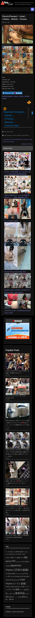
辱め (13, 599)
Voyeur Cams (10, 587)
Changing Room (12, 554)
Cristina (14, 135)
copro (21, 557)
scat (13, 573)
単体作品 (20, 593)
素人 (27, 597)
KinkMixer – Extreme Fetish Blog (15, 611)
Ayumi (5, 135)
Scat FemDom (25, 135)
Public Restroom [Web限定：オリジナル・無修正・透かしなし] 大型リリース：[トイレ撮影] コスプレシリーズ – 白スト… (17, 481)
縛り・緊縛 (9, 599)
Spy (25, 576)
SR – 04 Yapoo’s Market (11, 221)
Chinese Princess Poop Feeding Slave (15, 271)
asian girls (19, 552)
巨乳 (7, 597)
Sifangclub (18, 576)
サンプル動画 (13, 589)
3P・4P (7, 551)
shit (9, 576)
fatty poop (18, 561)
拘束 (10, 597)
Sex (6, 576)
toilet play (16, 580)
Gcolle (22, 561)
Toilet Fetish (9, 580)
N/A (6, 573)
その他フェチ (24, 586)
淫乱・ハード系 (15, 597)
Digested (19, 135)
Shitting (12, 576)
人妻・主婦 (12, 593)
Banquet (10, 135)
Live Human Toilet (8, 131)
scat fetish (25, 573)
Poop (9, 573)
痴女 (23, 597)
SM (22, 576)
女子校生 (27, 593)
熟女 (21, 597)
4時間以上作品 (12, 551)
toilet (27, 576)
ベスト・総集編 (23, 589)
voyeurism (17, 586)
